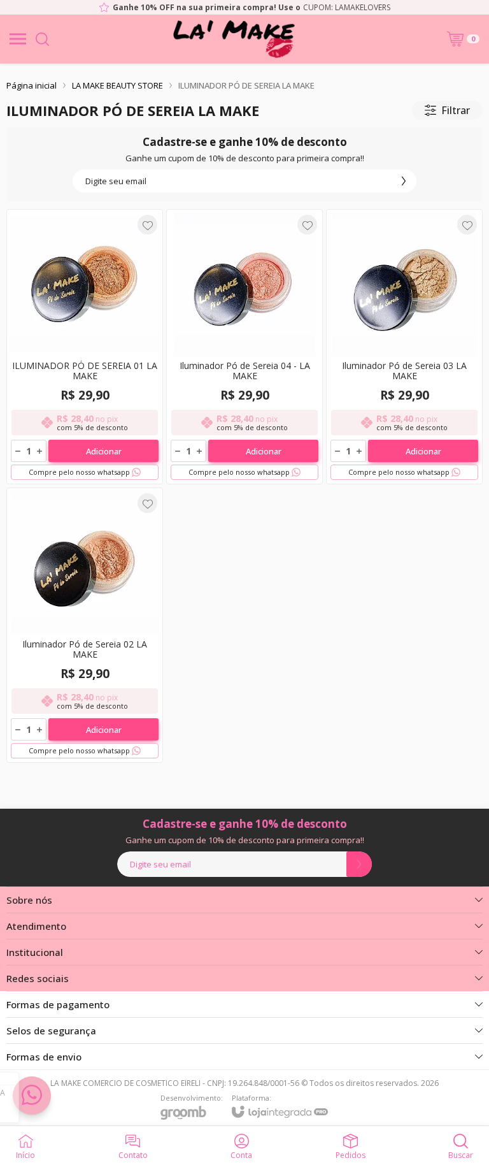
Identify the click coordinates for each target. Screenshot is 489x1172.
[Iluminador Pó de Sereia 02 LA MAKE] (84, 625)
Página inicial (31, 85)
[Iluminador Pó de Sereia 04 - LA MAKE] (244, 347)
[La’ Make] (233, 39)
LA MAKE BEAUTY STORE (117, 85)
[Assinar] (403, 181)
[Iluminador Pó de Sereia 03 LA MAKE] (404, 347)
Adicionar (104, 451)
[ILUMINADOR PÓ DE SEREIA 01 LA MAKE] (84, 347)
